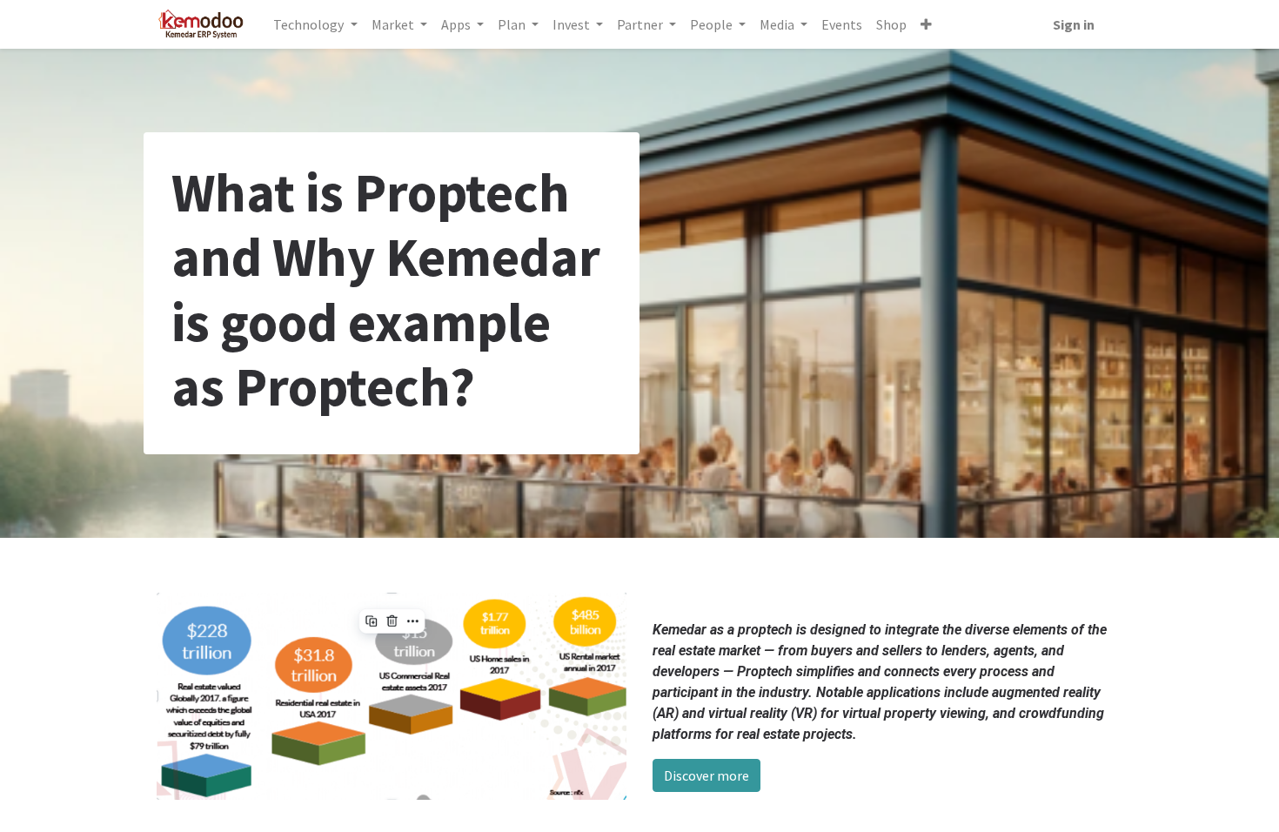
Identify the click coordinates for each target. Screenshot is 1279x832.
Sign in (1074, 24)
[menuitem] (841, 24)
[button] (926, 24)
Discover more (706, 775)
